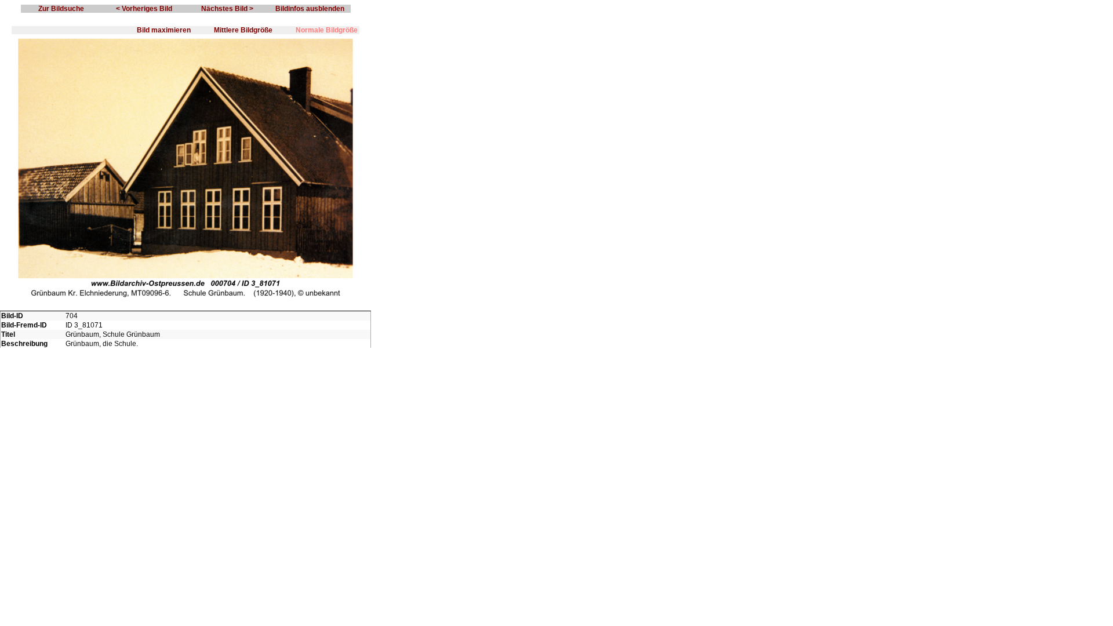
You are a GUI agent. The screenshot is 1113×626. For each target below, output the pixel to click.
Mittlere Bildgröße (243, 30)
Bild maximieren (164, 30)
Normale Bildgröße (327, 30)
